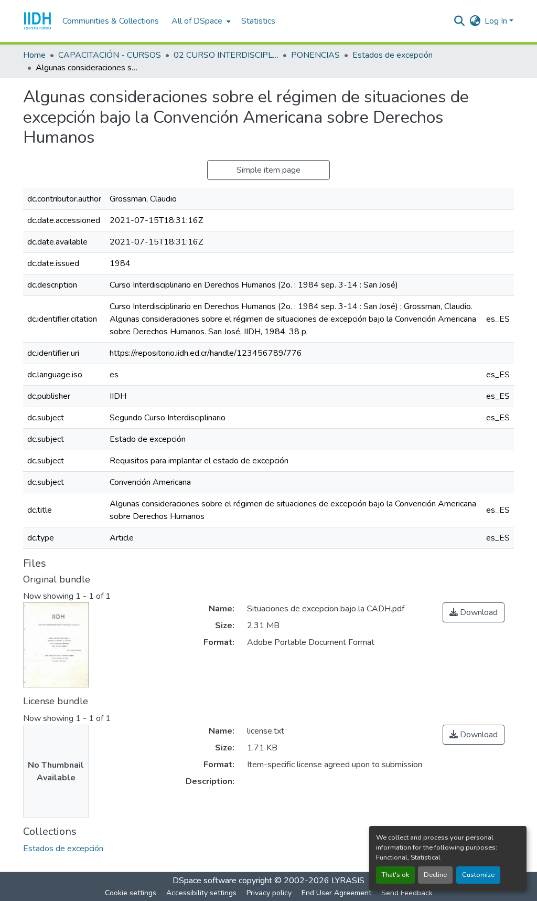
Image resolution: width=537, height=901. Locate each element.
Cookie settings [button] (130, 893)
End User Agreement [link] (336, 893)
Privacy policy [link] (269, 893)
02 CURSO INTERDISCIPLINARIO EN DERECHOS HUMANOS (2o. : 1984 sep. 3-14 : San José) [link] (226, 55)
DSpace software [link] (205, 880)
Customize (478, 874)
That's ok (395, 874)
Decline (435, 874)
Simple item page (268, 170)
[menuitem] (200, 21)
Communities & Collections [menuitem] (110, 21)
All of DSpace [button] (196, 21)
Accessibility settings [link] (201, 893)
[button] (37, 20)
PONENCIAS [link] (315, 55)
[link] (473, 612)
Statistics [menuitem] (258, 21)
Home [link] (34, 55)
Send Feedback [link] (407, 893)
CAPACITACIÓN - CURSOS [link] (109, 55)
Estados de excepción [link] (392, 55)
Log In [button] (497, 21)
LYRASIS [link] (347, 880)
